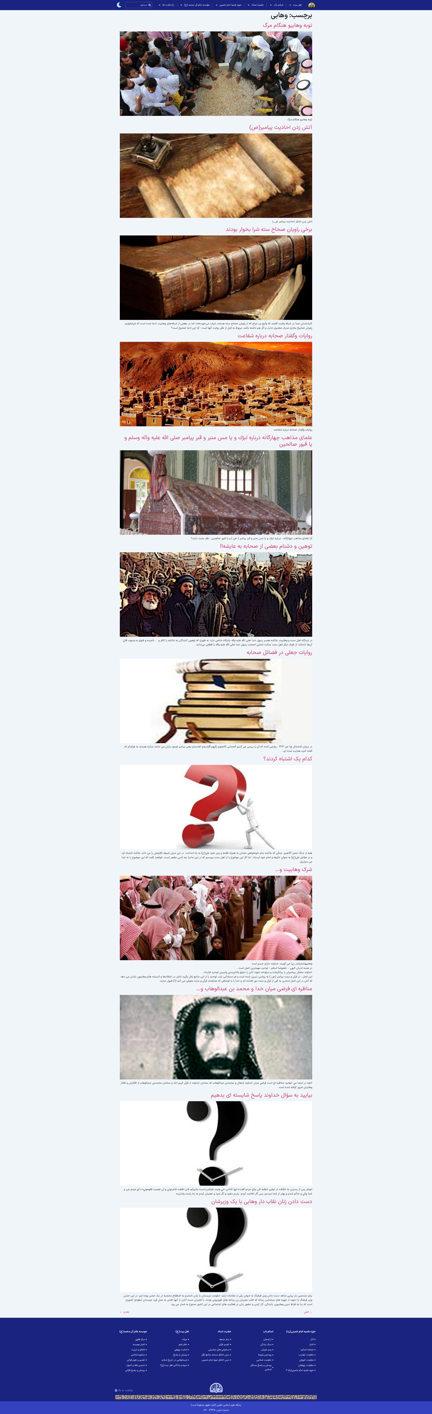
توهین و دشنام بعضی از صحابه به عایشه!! (266, 546)
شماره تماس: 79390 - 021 (216, 1410)
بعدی (124, 1312)
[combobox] (138, 5)
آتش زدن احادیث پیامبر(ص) (280, 127)
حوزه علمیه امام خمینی (230, 5)
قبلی (308, 1312)
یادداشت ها (168, 5)
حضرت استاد (257, 5)
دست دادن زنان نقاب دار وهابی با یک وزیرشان (261, 1202)
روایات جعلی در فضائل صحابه (279, 653)
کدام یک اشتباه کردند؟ (287, 759)
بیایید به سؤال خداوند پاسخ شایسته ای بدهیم (261, 1095)
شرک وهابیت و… (293, 870)
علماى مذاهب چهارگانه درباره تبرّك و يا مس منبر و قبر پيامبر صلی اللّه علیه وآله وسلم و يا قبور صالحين (218, 441)
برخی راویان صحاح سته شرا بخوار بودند (269, 229)
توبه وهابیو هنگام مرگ (287, 25)
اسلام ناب (278, 5)
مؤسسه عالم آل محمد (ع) (197, 5)
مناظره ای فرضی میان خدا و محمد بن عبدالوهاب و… (254, 989)
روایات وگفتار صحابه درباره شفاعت (275, 336)
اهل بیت (297, 5)
